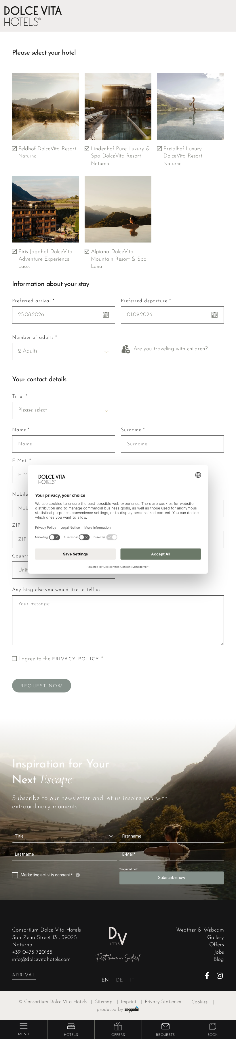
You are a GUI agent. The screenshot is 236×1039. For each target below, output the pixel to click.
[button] (70, 1026)
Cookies (199, 1002)
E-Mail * (21, 460)
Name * (21, 430)
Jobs (219, 952)
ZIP (16, 525)
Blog (219, 959)
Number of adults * (34, 337)
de (119, 980)
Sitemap (106, 1002)
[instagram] (220, 975)
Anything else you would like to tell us (56, 589)
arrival (24, 975)
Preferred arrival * (33, 301)
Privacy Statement (167, 1002)
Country (21, 556)
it (132, 980)
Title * (20, 396)
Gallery (215, 937)
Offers (216, 945)
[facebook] (208, 975)
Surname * (133, 430)
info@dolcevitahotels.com (41, 959)
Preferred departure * (146, 301)
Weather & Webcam (200, 930)
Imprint (131, 1002)
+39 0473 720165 (32, 952)
